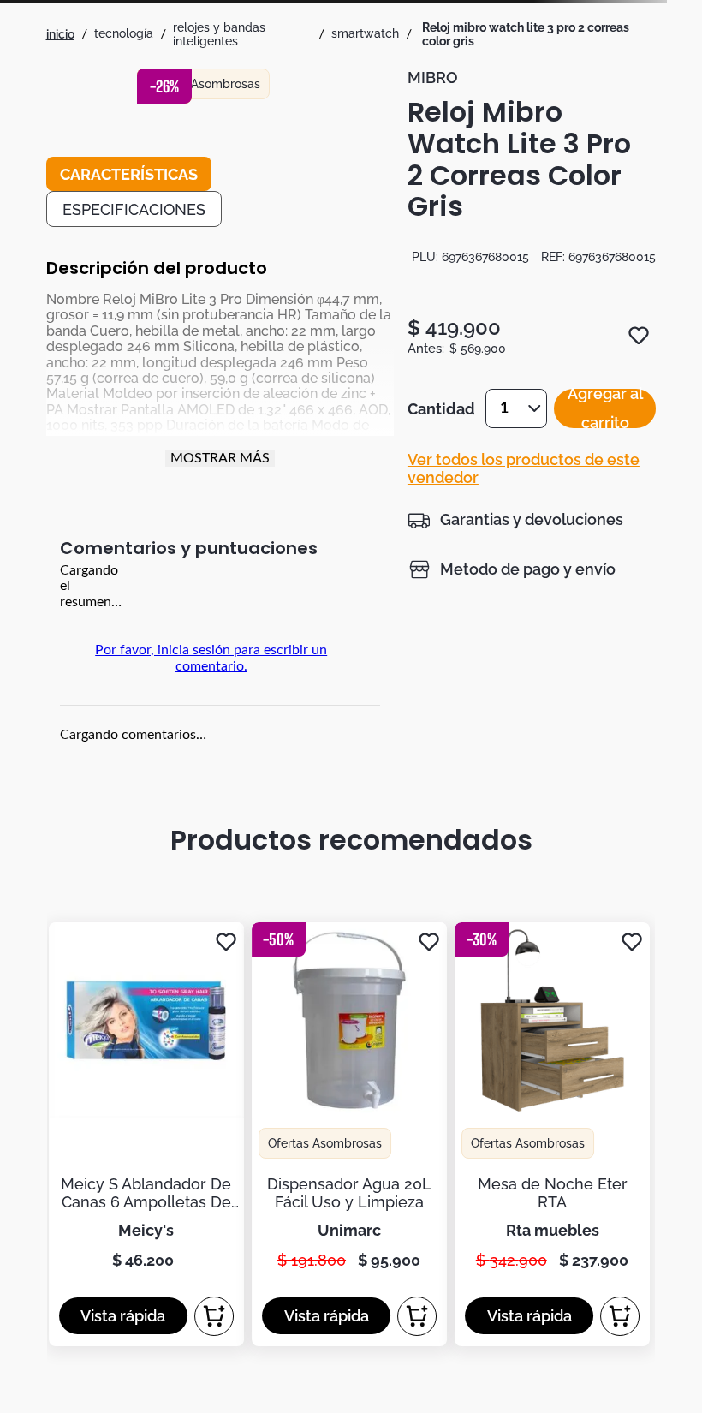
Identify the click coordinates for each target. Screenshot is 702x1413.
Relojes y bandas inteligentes (219, 34)
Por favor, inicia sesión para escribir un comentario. (211, 657)
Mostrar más (220, 458)
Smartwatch (365, 33)
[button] (515, 520)
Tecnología (123, 33)
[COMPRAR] (214, 1316)
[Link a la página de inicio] (60, 34)
